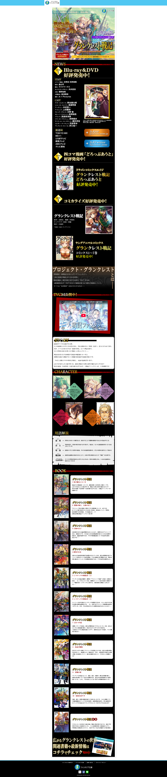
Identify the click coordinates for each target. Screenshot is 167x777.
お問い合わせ (90, 762)
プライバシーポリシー (101, 762)
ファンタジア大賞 (79, 762)
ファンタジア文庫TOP (67, 762)
